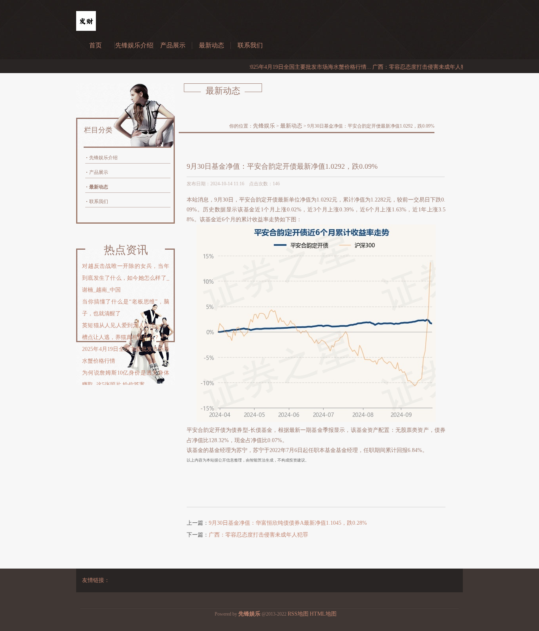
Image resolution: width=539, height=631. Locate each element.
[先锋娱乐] (86, 29)
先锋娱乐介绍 (134, 45)
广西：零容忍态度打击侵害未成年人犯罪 (258, 535)
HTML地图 (323, 614)
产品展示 (172, 45)
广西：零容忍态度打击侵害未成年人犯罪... (411, 67)
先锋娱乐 (264, 126)
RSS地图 (298, 614)
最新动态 (211, 45)
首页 (95, 45)
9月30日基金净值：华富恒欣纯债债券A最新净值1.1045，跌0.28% (288, 523)
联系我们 (250, 45)
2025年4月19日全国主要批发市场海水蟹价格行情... (296, 67)
